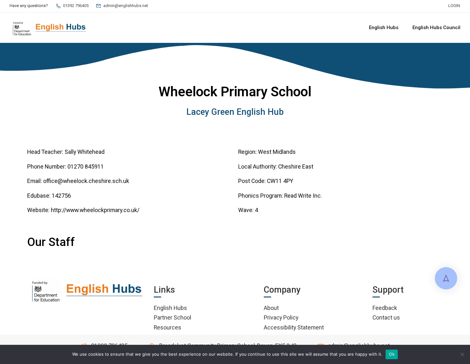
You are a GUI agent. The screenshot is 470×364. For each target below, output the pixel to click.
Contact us (386, 317)
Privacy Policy (281, 317)
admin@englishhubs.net (125, 5)
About (271, 308)
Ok (392, 354)
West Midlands (277, 151)
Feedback (384, 308)
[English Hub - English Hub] (50, 28)
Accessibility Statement (294, 327)
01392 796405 (76, 5)
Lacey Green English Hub (235, 112)
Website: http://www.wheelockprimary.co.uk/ (83, 210)
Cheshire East (295, 166)
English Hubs (383, 27)
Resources (167, 327)
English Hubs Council (436, 27)
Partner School (172, 317)
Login (454, 5)
